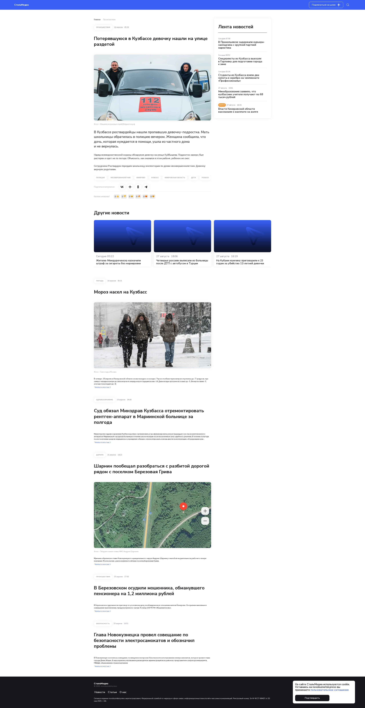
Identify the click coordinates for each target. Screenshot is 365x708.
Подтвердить (312, 698)
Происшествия (109, 19)
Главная (97, 19)
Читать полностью (101, 387)
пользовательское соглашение (330, 690)
